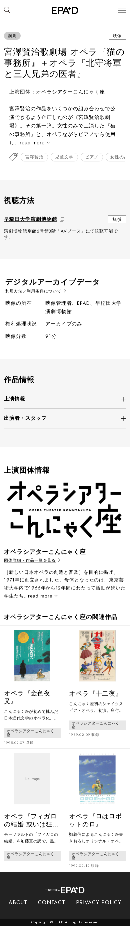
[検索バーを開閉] (7, 10)
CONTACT (51, 902)
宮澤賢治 (34, 157)
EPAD (59, 922)
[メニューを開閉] (122, 10)
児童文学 (64, 157)
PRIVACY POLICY (99, 902)
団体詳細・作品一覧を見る (30, 560)
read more (32, 142)
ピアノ (92, 157)
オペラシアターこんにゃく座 (70, 92)
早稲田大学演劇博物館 (30, 219)
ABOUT (18, 902)
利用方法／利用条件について (33, 291)
